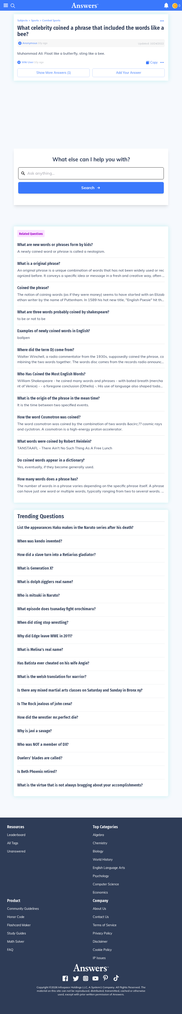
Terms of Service (105, 925)
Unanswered (16, 851)
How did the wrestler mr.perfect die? (47, 717)
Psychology (101, 876)
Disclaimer (100, 942)
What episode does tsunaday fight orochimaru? (56, 608)
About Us (99, 909)
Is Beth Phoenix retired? (37, 771)
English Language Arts (109, 868)
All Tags (12, 843)
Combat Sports (51, 20)
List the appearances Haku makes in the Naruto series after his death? (75, 527)
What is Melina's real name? (40, 649)
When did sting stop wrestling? (42, 622)
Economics (100, 892)
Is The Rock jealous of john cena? (44, 703)
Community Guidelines (23, 909)
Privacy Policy (102, 933)
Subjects (22, 20)
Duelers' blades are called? (39, 758)
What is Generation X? (35, 568)
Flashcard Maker (19, 925)
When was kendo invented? (39, 541)
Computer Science (106, 884)
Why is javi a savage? (34, 730)
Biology (98, 851)
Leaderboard (16, 835)
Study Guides (16, 933)
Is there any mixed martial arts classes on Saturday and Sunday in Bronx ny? (79, 690)
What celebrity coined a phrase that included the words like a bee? (90, 31)
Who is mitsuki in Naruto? (38, 595)
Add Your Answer (128, 73)
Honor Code (15, 917)
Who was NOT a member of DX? (43, 744)
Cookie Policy (102, 950)
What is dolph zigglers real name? (45, 581)
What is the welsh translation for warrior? (51, 676)
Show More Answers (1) (53, 73)
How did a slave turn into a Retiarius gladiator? (56, 554)
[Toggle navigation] (6, 5)
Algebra (98, 835)
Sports (35, 20)
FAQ (10, 950)
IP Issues (99, 958)
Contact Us (101, 917)
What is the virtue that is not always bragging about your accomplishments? (80, 785)
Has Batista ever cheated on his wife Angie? (53, 663)
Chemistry (100, 843)
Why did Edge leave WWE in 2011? (44, 636)
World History (103, 860)
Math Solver (15, 942)
